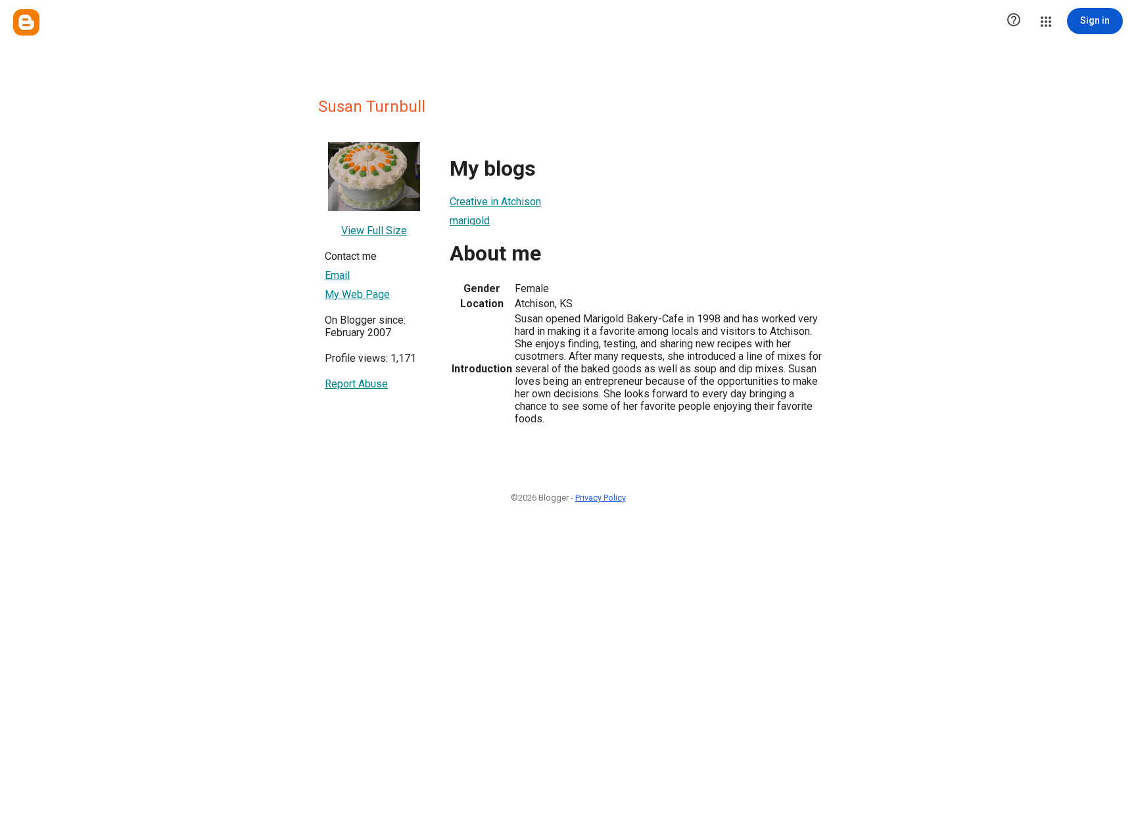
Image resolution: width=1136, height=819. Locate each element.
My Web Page (357, 294)
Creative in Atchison (495, 201)
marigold (470, 220)
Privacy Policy (600, 498)
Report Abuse (356, 384)
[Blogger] (26, 22)
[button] (1014, 21)
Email (337, 275)
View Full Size (374, 230)
